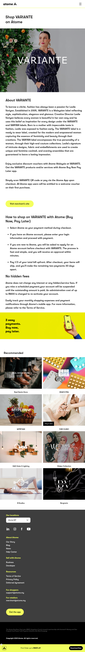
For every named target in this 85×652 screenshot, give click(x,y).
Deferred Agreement (15, 583)
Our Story (10, 542)
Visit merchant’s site (19, 204)
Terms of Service (13, 576)
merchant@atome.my (16, 600)
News (8, 548)
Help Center (11, 552)
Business (10, 562)
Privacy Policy (12, 579)
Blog (8, 545)
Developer (10, 566)
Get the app (15, 612)
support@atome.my (15, 593)
